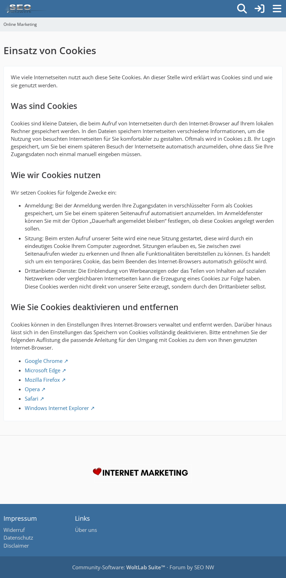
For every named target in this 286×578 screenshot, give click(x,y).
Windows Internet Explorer (57, 407)
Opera (32, 389)
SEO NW (204, 567)
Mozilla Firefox (42, 379)
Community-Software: (118, 567)
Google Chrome (43, 360)
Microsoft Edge (42, 370)
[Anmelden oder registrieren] (259, 8)
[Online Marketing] (25, 9)
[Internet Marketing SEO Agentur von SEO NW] (143, 473)
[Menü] (277, 9)
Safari (31, 398)
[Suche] (242, 9)
